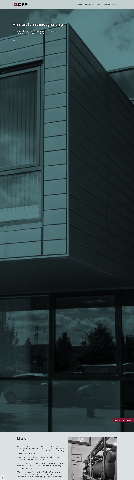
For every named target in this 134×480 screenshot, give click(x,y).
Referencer (89, 4)
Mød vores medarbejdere (124, 420)
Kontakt (98, 4)
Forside (79, 4)
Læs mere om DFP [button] (111, 4)
